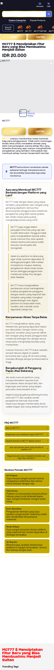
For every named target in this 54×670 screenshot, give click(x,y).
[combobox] (24, 14)
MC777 (6, 138)
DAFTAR (40, 37)
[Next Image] (51, 87)
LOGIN (13, 37)
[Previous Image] (2, 87)
